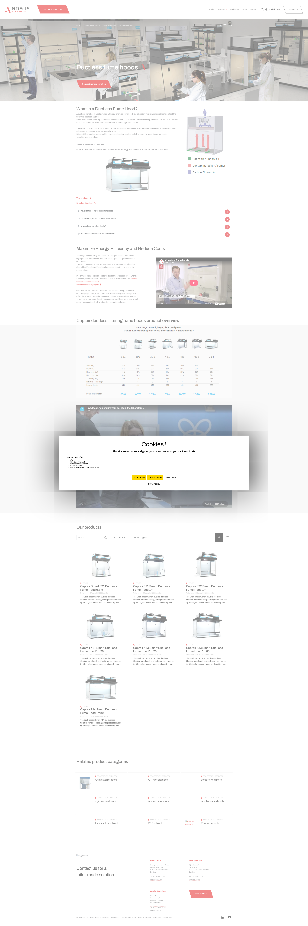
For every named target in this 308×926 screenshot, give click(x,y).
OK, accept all (139, 477)
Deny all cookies (155, 477)
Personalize (171, 477)
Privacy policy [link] (154, 484)
